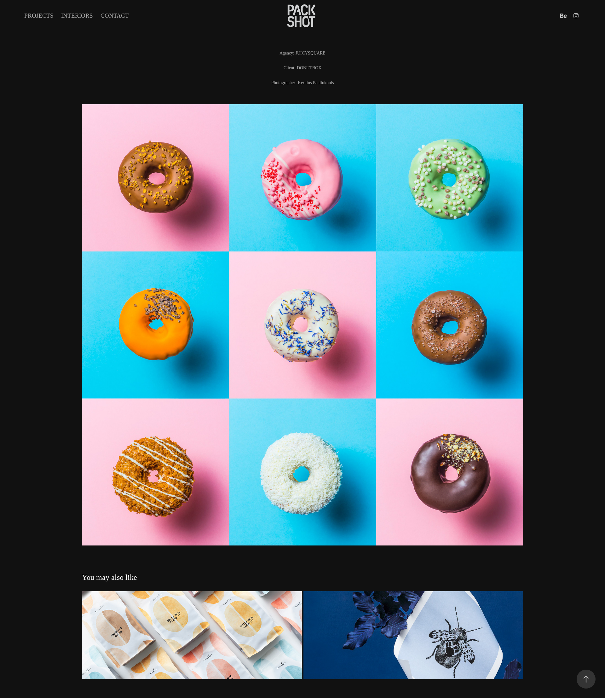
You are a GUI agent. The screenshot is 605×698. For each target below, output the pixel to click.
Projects (39, 15)
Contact (115, 15)
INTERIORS (77, 15)
